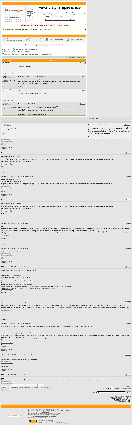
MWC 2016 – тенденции (56, 39)
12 (25, 51)
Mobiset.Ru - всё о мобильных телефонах (41, 409)
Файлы (75, 13)
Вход (75, 14)
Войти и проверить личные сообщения (62, 14)
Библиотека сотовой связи (30, 15)
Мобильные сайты (30, 18)
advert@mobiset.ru (41, 417)
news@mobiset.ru (55, 414)
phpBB (63, 423)
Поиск (53, 13)
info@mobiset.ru (58, 413)
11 (23, 51)
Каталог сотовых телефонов (30, 7)
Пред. (13, 51)
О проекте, (29, 20)
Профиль (47, 14)
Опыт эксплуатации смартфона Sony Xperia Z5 (14, 39)
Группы (69, 13)
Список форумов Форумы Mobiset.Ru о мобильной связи (35, 54)
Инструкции (30, 9)
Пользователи (61, 13)
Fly (53, 54)
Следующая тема (80, 57)
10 (21, 51)
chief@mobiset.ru (45, 412)
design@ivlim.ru (52, 416)
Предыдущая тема (70, 57)
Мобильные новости (30, 11)
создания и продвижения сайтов (40, 416)
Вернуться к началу (7, 73)
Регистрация (83, 13)
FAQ (49, 13)
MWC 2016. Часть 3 (76, 39)
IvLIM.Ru (29, 21)
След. (27, 51)
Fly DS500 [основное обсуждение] (19, 49)
